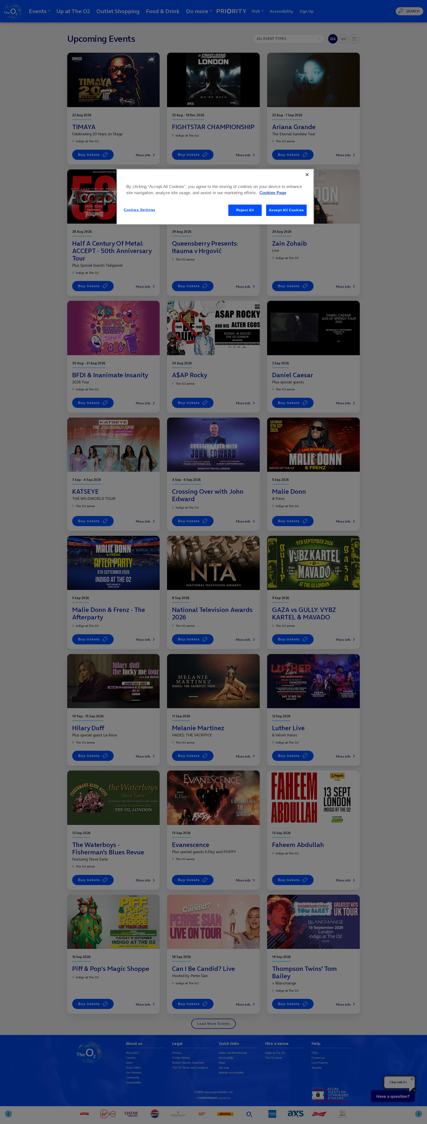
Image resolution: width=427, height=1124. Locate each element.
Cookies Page (272, 192)
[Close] (307, 174)
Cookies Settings (139, 210)
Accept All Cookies (286, 210)
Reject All (245, 210)
